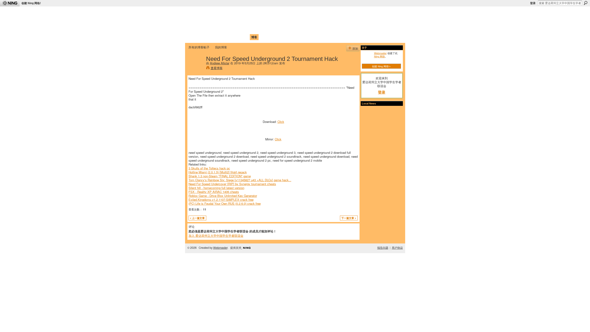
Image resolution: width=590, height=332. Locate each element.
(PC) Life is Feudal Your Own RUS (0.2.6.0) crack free (225, 203)
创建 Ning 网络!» (381, 66)
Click (280, 121)
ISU (272, 37)
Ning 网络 (379, 56)
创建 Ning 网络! (31, 3)
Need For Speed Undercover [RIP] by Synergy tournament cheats (232, 184)
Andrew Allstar (219, 63)
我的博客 (221, 47)
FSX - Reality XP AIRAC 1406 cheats (214, 192)
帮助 (264, 37)
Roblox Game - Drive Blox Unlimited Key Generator (223, 195)
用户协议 (397, 248)
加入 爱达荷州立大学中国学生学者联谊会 (216, 235)
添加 (355, 48)
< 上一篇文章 (197, 218)
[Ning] (10, 3)
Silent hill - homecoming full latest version (216, 188)
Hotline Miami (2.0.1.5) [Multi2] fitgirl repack (218, 172)
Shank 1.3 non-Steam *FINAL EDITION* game (220, 176)
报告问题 (382, 248)
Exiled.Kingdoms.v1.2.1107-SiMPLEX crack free (221, 199)
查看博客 (217, 68)
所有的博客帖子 (199, 47)
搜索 (585, 3)
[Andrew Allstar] (196, 68)
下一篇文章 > (348, 218)
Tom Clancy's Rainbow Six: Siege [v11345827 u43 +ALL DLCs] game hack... (240, 180)
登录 (533, 3)
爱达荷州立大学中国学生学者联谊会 (249, 13)
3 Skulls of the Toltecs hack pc (209, 168)
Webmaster (380, 53)
